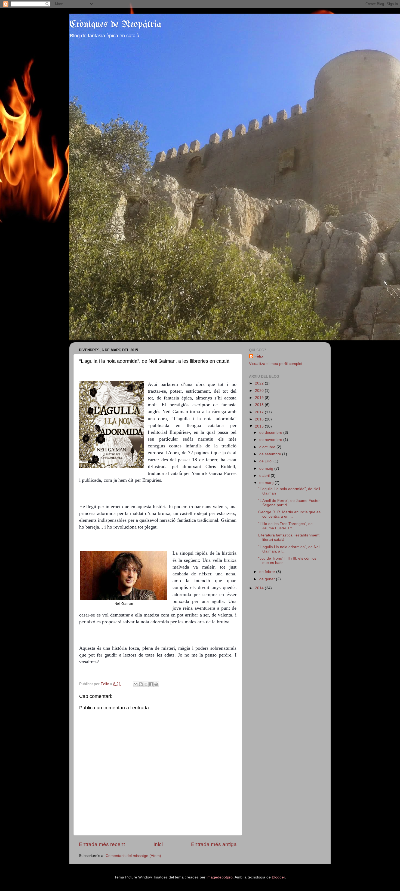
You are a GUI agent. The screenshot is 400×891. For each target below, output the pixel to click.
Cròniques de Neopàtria (115, 25)
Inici (158, 844)
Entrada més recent (102, 844)
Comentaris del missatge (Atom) (133, 856)
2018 (260, 405)
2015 (260, 426)
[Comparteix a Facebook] (151, 684)
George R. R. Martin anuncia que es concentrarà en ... (289, 514)
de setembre (270, 454)
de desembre (271, 433)
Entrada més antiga (214, 844)
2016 (260, 419)
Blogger (278, 877)
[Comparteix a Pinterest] (156, 684)
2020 (260, 391)
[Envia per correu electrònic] (135, 684)
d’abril (265, 476)
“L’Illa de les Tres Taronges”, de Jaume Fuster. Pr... (285, 526)
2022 (260, 383)
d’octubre (267, 447)
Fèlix (258, 356)
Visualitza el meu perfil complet (275, 364)
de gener (267, 579)
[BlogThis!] (140, 684)
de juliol (266, 461)
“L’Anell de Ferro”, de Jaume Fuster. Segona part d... (289, 503)
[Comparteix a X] (146, 684)
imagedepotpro (220, 877)
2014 (260, 588)
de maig (266, 468)
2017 (260, 412)
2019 (260, 398)
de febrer (267, 572)
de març (267, 483)
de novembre (271, 440)
